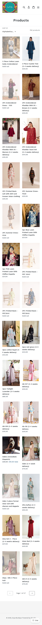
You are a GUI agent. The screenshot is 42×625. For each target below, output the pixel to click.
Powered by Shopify (29, 618)
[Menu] (38, 7)
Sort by (5, 28)
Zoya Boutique (17, 618)
